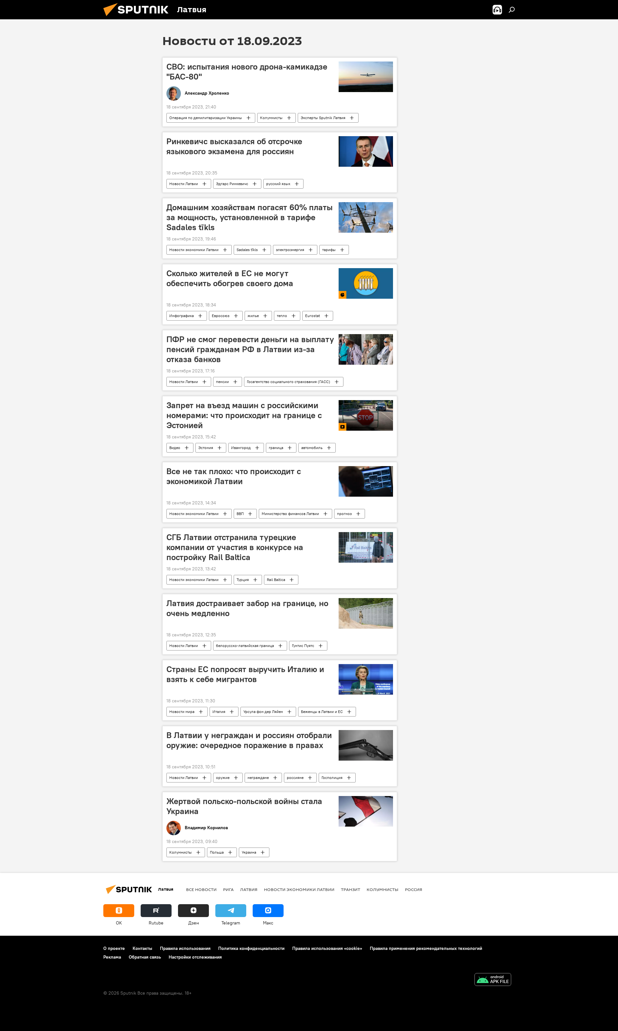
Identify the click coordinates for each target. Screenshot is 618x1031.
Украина (249, 852)
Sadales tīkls (247, 249)
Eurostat (312, 315)
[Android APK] (493, 980)
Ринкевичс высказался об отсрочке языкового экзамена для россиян (234, 146)
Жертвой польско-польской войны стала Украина (244, 806)
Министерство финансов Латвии (290, 513)
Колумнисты (271, 117)
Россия (413, 889)
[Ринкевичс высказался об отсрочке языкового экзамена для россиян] (366, 151)
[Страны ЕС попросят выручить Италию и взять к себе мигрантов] (366, 679)
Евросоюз (220, 315)
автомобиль (312, 447)
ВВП (240, 513)
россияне (295, 777)
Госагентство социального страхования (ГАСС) (288, 381)
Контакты (142, 948)
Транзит (350, 889)
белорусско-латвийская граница (245, 645)
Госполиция (332, 777)
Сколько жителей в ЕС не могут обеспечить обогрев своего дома (229, 278)
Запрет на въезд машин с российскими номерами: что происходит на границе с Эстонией (244, 415)
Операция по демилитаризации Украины (205, 117)
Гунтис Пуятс (303, 645)
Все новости (201, 889)
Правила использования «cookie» (327, 948)
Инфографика (181, 315)
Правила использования (185, 948)
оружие (222, 777)
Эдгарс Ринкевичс (232, 183)
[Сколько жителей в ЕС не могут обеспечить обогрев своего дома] (366, 283)
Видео (174, 447)
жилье (253, 315)
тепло (282, 315)
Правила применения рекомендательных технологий (426, 948)
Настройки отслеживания (195, 957)
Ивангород (241, 447)
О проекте (114, 948)
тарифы (329, 249)
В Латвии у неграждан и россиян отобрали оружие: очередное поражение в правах (249, 740)
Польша (217, 852)
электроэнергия (290, 249)
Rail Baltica (276, 579)
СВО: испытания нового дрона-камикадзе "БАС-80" (246, 71)
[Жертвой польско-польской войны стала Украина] (366, 811)
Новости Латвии (183, 183)
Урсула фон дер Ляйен (263, 711)
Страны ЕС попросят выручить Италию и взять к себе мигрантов (245, 674)
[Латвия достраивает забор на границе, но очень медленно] (366, 613)
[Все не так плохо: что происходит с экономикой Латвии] (366, 481)
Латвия (249, 889)
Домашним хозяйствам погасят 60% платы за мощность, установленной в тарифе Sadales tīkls (249, 217)
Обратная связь (145, 957)
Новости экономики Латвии (194, 249)
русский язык (278, 183)
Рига (228, 889)
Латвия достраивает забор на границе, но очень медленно (247, 608)
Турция (243, 579)
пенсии (222, 381)
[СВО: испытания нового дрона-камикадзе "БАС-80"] (366, 76)
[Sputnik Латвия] (138, 18)
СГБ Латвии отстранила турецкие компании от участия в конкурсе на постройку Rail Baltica (234, 547)
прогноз (344, 513)
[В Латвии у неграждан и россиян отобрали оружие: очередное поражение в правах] (366, 745)
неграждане (258, 777)
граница (276, 447)
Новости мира (181, 711)
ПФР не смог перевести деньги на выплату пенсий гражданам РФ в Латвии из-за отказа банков (250, 349)
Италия (218, 711)
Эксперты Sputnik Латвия (323, 117)
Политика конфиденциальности (251, 948)
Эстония (205, 447)
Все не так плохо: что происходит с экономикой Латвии (233, 476)
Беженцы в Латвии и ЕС (322, 711)
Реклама (112, 957)
